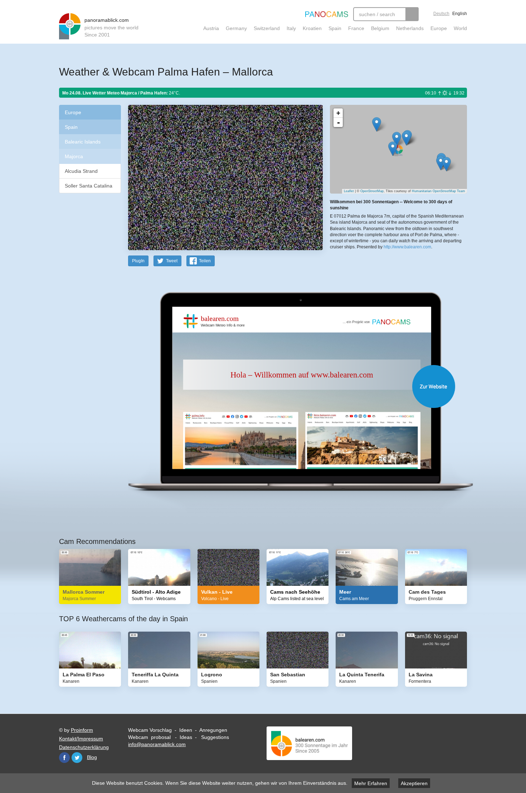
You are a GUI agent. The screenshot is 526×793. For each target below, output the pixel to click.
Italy (291, 28)
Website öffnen (289, 386)
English (459, 13)
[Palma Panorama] (376, 124)
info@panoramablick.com (157, 744)
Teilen (205, 260)
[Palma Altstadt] (406, 138)
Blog (92, 757)
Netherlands (410, 28)
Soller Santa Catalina (88, 186)
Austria (211, 28)
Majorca (74, 156)
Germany (236, 28)
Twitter (77, 757)
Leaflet (349, 191)
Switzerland (267, 28)
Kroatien (312, 28)
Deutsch (441, 13)
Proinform (82, 730)
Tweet (171, 260)
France (356, 28)
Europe (438, 28)
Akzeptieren (414, 783)
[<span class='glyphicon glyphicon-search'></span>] (412, 14)
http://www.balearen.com (407, 246)
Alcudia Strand (81, 171)
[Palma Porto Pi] (392, 148)
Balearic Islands (83, 142)
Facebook (64, 757)
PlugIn (138, 260)
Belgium (380, 28)
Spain (334, 28)
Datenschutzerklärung (84, 747)
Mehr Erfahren (370, 783)
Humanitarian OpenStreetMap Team (438, 191)
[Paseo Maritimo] (396, 139)
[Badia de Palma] (446, 164)
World (460, 28)
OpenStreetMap (372, 191)
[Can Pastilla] (440, 163)
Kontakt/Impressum (81, 738)
